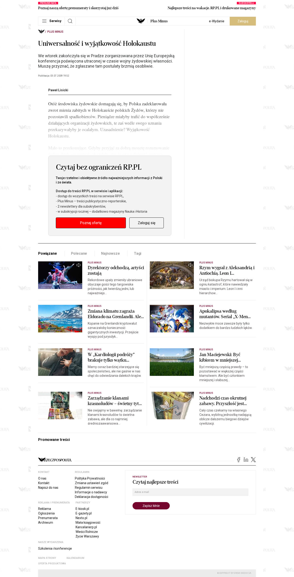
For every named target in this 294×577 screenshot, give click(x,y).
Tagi (137, 253)
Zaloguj (242, 21)
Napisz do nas (48, 487)
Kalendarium (75, 558)
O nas (42, 478)
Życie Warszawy (87, 536)
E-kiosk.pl (82, 509)
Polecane (79, 253)
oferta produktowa (52, 563)
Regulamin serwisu (88, 487)
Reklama (44, 509)
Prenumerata (48, 518)
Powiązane (47, 253)
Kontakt (43, 483)
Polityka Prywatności (90, 478)
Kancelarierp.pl (86, 527)
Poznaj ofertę (91, 223)
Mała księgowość (88, 522)
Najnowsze (110, 253)
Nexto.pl (81, 518)
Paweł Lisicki (58, 90)
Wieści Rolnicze (87, 532)
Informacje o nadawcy (91, 492)
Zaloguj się (146, 223)
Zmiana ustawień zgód (91, 483)
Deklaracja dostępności (91, 497)
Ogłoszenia (46, 513)
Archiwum (45, 522)
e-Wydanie (216, 21)
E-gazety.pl (84, 513)
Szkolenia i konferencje (55, 548)
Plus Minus (159, 21)
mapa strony (47, 558)
